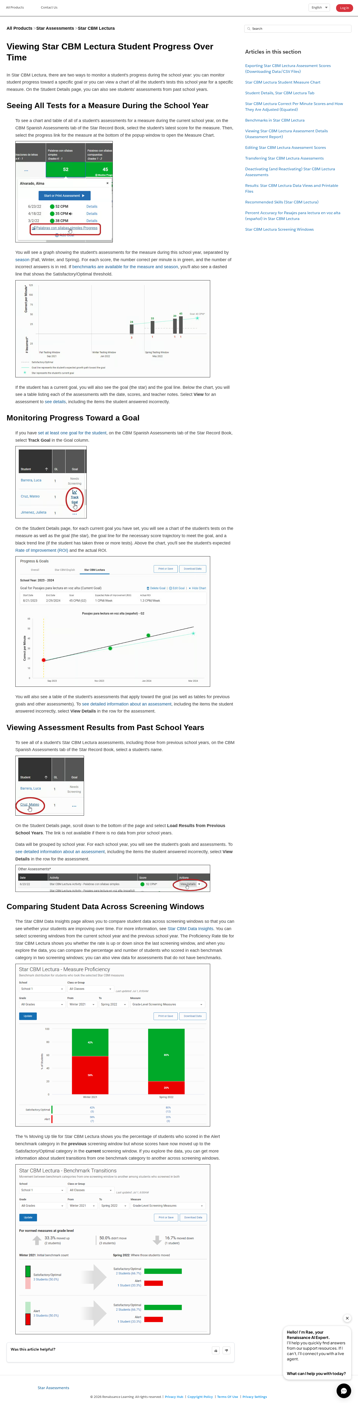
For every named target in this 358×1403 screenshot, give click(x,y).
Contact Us (49, 7)
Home (15, 8)
